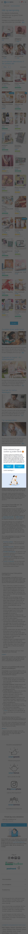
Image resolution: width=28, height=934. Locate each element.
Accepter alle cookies (8, 466)
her (23, 462)
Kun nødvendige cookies (19, 466)
